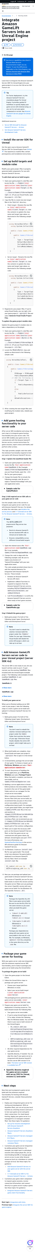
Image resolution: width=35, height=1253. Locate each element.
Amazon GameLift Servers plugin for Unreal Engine (18, 113)
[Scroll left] (21, 6)
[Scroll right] (33, 6)
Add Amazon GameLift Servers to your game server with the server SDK (19, 1169)
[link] (22, 16)
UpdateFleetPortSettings (13, 842)
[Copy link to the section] (2, 140)
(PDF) (20, 74)
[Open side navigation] (2, 11)
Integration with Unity (17, 1202)
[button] (7, 55)
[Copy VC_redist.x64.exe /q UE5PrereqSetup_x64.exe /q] (31, 866)
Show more (7, 688)
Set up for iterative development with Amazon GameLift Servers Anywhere (18, 1126)
